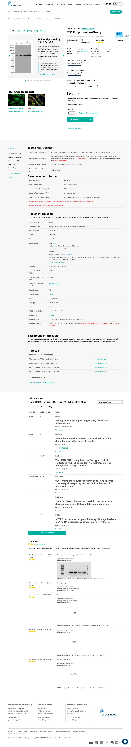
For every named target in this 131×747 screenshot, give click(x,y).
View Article (59, 430)
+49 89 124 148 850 (73, 717)
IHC (29, 31)
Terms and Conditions (46, 731)
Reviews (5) (100, 40)
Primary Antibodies (29, 19)
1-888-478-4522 (13, 717)
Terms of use (33, 731)
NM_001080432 (68, 254)
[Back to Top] (119, 742)
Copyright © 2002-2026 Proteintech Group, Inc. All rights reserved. (53, 738)
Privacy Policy (22, 731)
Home (10, 19)
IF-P (35, 31)
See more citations (47, 533)
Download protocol (101, 359)
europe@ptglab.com (44, 720)
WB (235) (47, 402)
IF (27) (60, 402)
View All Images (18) (47, 74)
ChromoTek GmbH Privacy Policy (18, 738)
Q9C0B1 (51, 315)
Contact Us (11, 731)
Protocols (11, 164)
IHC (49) (54, 402)
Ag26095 (56, 243)
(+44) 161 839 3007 (44, 717)
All (19, 31)
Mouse (36, 407)
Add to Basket (74, 119)
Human (30, 407)
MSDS (10, 177)
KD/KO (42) (39, 402)
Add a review (40, 544)
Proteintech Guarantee (74, 128)
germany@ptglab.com (74, 720)
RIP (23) (83, 402)
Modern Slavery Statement (16, 734)
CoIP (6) (71, 402)
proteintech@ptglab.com (16, 720)
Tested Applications (14, 154)
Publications (85, 43)
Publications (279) (14, 161)
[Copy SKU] (85, 83)
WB (24, 31)
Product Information (14, 157)
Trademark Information (63, 731)
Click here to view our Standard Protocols (42, 382)
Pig (50, 407)
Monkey (45, 407)
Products (17, 19)
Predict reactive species (57, 262)
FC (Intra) (43, 31)
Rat (41, 407)
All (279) (31, 402)
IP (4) (65, 402)
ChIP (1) (77, 402)
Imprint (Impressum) (79, 731)
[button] (125, 741)
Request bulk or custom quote (88, 113)
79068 (51, 294)
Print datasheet (16, 173)
